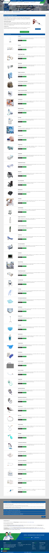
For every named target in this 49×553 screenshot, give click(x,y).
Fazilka (30, 522)
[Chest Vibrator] (10, 409)
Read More (19, 40)
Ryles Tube (19, 415)
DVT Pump (19, 117)
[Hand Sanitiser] (10, 337)
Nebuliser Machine (21, 108)
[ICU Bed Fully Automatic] (10, 274)
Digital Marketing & (38, 552)
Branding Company (43, 552)
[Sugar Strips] (10, 66)
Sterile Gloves (20, 352)
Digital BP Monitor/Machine (22, 397)
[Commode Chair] (10, 283)
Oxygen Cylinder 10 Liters (22, 216)
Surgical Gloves (20, 343)
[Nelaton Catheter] (10, 373)
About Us (19, 0)
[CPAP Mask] (10, 202)
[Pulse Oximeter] (10, 139)
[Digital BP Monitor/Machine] (10, 400)
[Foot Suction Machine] (10, 247)
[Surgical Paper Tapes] (10, 57)
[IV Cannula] (10, 491)
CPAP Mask (19, 198)
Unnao (28, 522)
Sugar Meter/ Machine (21, 388)
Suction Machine (20, 207)
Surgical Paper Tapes (21, 54)
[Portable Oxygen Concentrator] (10, 84)
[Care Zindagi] (6, 1)
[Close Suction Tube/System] (10, 464)
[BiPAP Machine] (10, 193)
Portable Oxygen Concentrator (22, 81)
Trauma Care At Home (39, 528)
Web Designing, (34, 552)
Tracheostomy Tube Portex (22, 442)
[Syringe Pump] (10, 148)
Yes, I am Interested (25, 31)
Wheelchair (20, 171)
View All (43, 516)
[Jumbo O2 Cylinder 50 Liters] (10, 229)
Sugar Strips (20, 63)
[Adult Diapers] (10, 310)
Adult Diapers (20, 307)
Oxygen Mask (20, 379)
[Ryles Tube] (10, 418)
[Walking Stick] (10, 319)
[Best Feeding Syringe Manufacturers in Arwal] (38, 22)
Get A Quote (24, 40)
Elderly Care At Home (33, 528)
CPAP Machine (20, 99)
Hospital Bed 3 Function (21, 162)
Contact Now (36, 537)
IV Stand (19, 36)
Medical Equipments (26, 2)
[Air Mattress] (10, 238)
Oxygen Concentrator (21, 72)
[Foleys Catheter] (10, 427)
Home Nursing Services (13, 2)
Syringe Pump (20, 144)
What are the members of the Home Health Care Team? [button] (12, 512)
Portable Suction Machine (22, 469)
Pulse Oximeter (20, 135)
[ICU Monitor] (10, 256)
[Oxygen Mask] (10, 382)
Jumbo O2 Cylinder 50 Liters (22, 225)
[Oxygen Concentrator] (10, 75)
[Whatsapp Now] (2, 549)
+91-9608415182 (14, 0)
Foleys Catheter (20, 424)
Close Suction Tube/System (22, 460)
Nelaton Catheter (20, 370)
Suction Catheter (20, 361)
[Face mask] (10, 328)
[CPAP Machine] (10, 102)
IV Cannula (19, 487)
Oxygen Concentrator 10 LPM (22, 90)
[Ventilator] (10, 129)
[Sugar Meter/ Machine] (10, 391)
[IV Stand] (10, 39)
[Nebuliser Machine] (10, 111)
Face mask (19, 325)
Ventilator (19, 126)
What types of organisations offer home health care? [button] (12, 510)
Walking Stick (20, 316)
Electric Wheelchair (21, 180)
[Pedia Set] (10, 48)
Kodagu (33, 522)
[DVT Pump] (10, 120)
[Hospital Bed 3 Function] (10, 166)
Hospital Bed (20, 153)
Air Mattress (20, 234)
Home (4, 11)
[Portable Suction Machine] (10, 473)
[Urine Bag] (10, 292)
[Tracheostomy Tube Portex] (10, 445)
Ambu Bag (19, 433)
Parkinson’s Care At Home (25, 528)
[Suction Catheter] (10, 364)
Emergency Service (20, 2)
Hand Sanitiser (20, 334)
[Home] (9, 2)
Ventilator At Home (19, 528)
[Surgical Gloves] (10, 346)
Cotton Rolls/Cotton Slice (22, 451)
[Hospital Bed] (10, 157)
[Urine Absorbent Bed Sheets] (10, 301)
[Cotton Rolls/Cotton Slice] (10, 455)
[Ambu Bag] (10, 436)
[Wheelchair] (10, 175)
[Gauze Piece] (10, 482)
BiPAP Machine (20, 189)
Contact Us (10, 4)
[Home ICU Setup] (10, 265)
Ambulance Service (32, 2)
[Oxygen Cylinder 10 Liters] (10, 220)
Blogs (21, 0)
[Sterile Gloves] (10, 355)
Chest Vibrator (20, 406)
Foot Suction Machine (21, 243)
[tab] (24, 502)
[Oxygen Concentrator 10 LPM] (10, 93)
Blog (32, 546)
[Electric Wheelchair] (10, 184)
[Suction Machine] (10, 211)
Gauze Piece (20, 478)
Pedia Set (19, 45)
